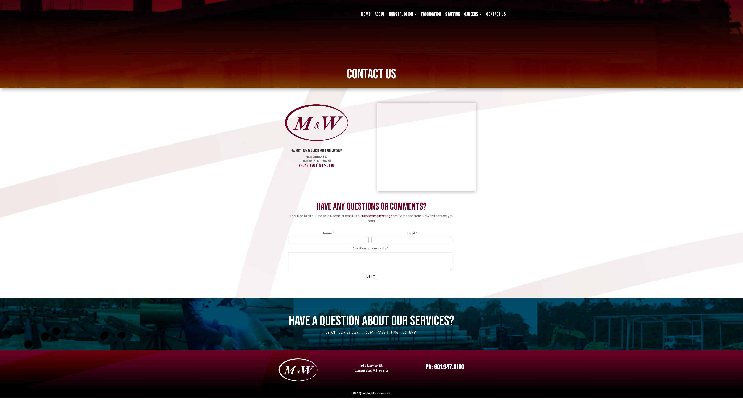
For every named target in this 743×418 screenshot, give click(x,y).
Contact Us (496, 15)
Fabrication (431, 15)
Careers (471, 15)
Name (328, 233)
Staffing (452, 15)
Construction (401, 15)
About (380, 15)
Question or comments (370, 248)
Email (412, 233)
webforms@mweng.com (379, 216)
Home (365, 15)
